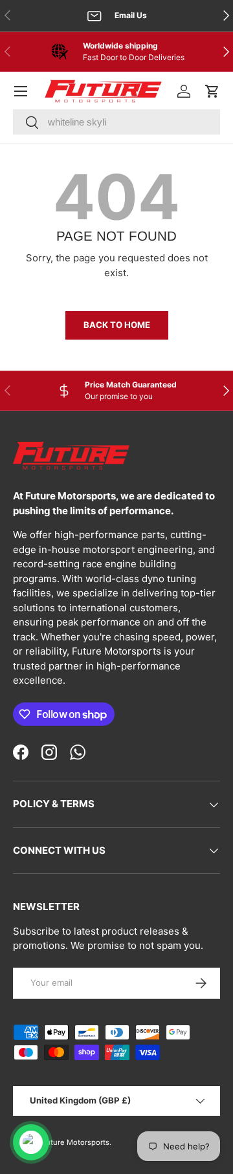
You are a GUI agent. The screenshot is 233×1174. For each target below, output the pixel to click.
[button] (212, 91)
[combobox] (116, 122)
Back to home (116, 325)
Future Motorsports (75, 1142)
